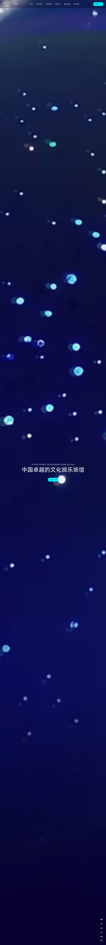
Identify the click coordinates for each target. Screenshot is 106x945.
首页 (31, 4)
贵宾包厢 (49, 4)
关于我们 (76, 4)
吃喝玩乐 (58, 4)
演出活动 (39, 4)
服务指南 (67, 4)
